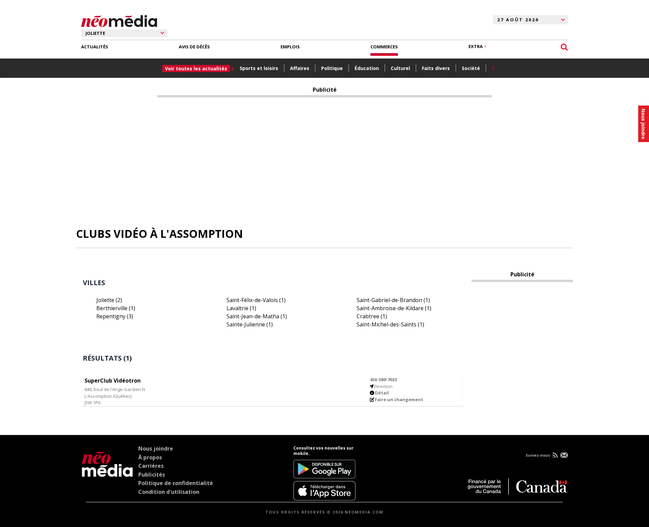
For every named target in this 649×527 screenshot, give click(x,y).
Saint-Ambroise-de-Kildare (394, 308)
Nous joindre (155, 448)
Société (471, 68)
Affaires (299, 68)
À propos (150, 457)
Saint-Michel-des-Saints (390, 324)
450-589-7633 (383, 379)
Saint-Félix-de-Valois (256, 300)
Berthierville (115, 308)
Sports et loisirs (259, 68)
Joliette (109, 300)
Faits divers (436, 68)
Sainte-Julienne (249, 324)
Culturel (400, 68)
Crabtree (372, 316)
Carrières (151, 465)
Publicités (151, 474)
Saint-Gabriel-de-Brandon (393, 300)
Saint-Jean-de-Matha (256, 316)
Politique (332, 68)
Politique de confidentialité (175, 483)
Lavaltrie (241, 308)
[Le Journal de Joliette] (107, 473)
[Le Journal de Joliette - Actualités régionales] (119, 20)
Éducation (367, 68)
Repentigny (114, 316)
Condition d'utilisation (168, 492)
